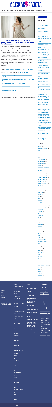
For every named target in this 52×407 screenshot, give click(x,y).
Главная (3, 10)
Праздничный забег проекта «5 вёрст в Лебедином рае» (44, 93)
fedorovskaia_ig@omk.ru (23, 72)
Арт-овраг (46, 289)
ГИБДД (39, 185)
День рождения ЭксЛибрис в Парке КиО (43, 105)
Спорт (39, 254)
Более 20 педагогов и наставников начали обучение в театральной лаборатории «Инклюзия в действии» (44, 31)
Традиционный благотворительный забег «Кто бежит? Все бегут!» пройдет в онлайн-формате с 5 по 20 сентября (44, 73)
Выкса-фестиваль (41, 163)
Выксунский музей (41, 179)
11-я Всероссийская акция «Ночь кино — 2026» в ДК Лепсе (44, 90)
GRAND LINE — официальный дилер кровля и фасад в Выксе (44, 55)
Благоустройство (41, 153)
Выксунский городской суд (43, 177)
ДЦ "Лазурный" (41, 194)
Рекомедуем (40, 248)
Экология (39, 271)
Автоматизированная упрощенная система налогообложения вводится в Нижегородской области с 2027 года (44, 45)
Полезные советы (41, 239)
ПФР (38, 243)
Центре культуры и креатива (43, 265)
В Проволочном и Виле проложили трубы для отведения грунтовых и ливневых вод (44, 64)
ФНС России (42, 332)
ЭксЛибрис (40, 275)
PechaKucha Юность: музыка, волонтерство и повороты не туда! (44, 68)
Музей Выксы (40, 215)
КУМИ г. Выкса (40, 209)
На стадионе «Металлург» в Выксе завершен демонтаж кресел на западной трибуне (44, 129)
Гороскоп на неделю (42, 188)
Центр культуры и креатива (43, 263)
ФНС (38, 258)
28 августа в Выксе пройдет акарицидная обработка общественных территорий (43, 101)
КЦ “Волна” (40, 211)
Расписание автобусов (24, 10)
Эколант (39, 269)
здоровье (48, 334)
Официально (40, 233)
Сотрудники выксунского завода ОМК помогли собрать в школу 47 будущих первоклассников (44, 119)
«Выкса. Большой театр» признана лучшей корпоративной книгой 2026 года (44, 86)
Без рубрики (40, 152)
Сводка (46, 330)
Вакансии (39, 155)
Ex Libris (42, 287)
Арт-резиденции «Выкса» (42, 148)
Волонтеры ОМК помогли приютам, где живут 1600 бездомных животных (43, 133)
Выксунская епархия (42, 173)
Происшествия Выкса (42, 241)
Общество (40, 226)
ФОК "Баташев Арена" (42, 260)
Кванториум (40, 202)
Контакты (45, 10)
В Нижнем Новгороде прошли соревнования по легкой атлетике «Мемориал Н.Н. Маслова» (44, 51)
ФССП (39, 261)
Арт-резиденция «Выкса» (44, 291)
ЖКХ (38, 196)
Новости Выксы (9, 10)
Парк (39, 235)
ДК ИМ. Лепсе (40, 192)
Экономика (40, 273)
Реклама (33, 10)
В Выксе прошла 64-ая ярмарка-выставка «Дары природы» (13, 83)
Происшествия (42, 326)
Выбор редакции (41, 161)
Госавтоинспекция (41, 190)
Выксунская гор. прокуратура (43, 167)
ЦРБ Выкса (46, 332)
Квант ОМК (40, 200)
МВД (39, 213)
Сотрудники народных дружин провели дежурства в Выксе (43, 97)
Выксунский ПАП (41, 181)
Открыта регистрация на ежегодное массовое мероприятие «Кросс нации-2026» (44, 138)
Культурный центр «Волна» (43, 205)
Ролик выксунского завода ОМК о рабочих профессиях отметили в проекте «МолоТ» (44, 109)
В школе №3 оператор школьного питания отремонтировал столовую (16, 86)
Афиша (16, 10)
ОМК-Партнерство (43, 316)
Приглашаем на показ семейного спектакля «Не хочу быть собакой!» (44, 124)
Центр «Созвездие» (43, 334)
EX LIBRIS (39, 146)
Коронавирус (40, 203)
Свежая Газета (25, 405)
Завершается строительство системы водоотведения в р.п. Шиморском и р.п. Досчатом (43, 114)
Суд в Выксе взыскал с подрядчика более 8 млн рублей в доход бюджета (44, 59)
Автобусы (42, 289)
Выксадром (40, 165)
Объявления (39, 10)
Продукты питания (46, 324)
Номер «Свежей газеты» (44, 314)
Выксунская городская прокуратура (42, 170)
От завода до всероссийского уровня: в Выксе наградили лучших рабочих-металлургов (43, 25)
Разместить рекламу (42, 16)
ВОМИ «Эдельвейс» (41, 159)
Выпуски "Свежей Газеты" (43, 183)
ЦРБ (38, 267)
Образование (40, 224)
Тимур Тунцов (40, 256)
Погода (39, 237)
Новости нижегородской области (44, 220)
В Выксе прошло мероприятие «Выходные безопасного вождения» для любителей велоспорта (43, 80)
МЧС (38, 217)
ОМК (38, 229)
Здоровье (39, 198)
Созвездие (40, 252)
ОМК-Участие (40, 231)
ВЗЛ (38, 157)
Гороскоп (39, 187)
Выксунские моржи (41, 175)
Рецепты (39, 250)
